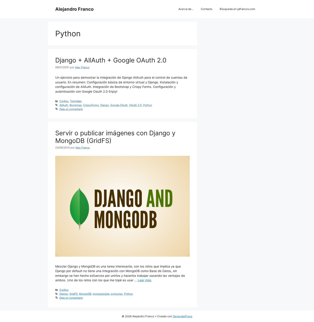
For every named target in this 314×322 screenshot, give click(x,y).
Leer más (144, 280)
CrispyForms (91, 105)
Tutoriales (76, 101)
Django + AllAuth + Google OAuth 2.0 (110, 60)
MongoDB (85, 293)
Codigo (64, 101)
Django (104, 105)
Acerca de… (186, 9)
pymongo (117, 293)
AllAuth (63, 105)
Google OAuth (119, 105)
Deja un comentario (71, 109)
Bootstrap (76, 105)
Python (147, 105)
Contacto (206, 9)
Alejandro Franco (74, 9)
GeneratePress (182, 316)
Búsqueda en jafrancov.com (237, 9)
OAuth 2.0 (135, 105)
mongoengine (101, 293)
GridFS (73, 293)
